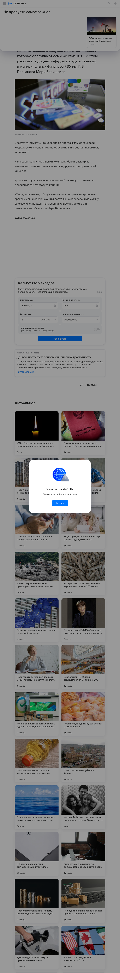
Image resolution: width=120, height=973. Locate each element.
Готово (60, 503)
